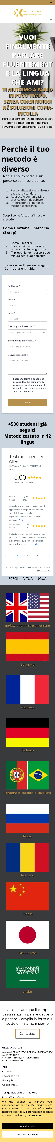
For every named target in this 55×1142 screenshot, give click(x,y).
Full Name (14, 286)
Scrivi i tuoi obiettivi (18, 355)
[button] (51, 2)
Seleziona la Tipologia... (22, 340)
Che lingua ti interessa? (21, 326)
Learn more (35, 1115)
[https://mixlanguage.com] (27, 13)
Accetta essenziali (27, 1134)
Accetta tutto (27, 1126)
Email (11, 313)
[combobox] (27, 332)
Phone (12, 299)
